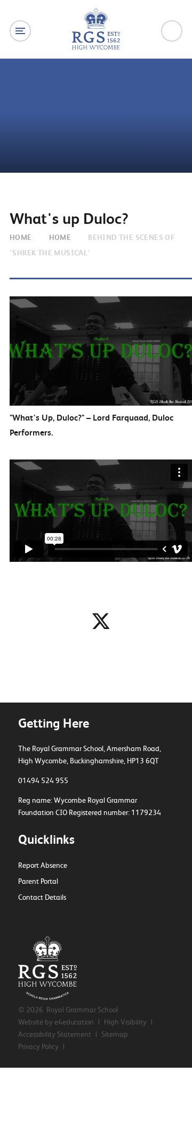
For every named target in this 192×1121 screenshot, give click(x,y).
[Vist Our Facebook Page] (40, 918)
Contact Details (42, 897)
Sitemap (114, 1034)
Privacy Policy (38, 1046)
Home (21, 237)
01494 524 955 (43, 780)
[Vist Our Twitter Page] (22, 918)
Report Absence (42, 865)
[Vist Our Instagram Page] (59, 918)
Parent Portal (38, 881)
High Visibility (125, 1022)
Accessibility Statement (54, 1034)
